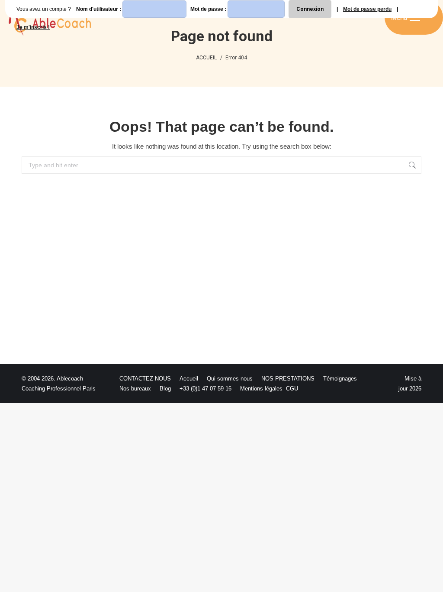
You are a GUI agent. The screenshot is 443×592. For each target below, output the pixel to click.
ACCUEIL (206, 58)
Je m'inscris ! (33, 27)
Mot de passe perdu (367, 9)
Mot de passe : (209, 9)
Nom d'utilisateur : (99, 9)
